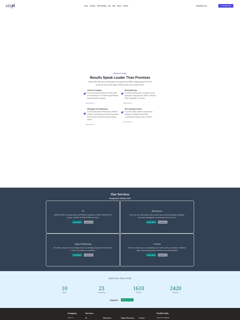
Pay (109, 6)
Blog (113, 6)
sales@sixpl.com (201, 6)
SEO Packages (101, 6)
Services (92, 6)
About (119, 6)
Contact (125, 6)
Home (86, 6)
